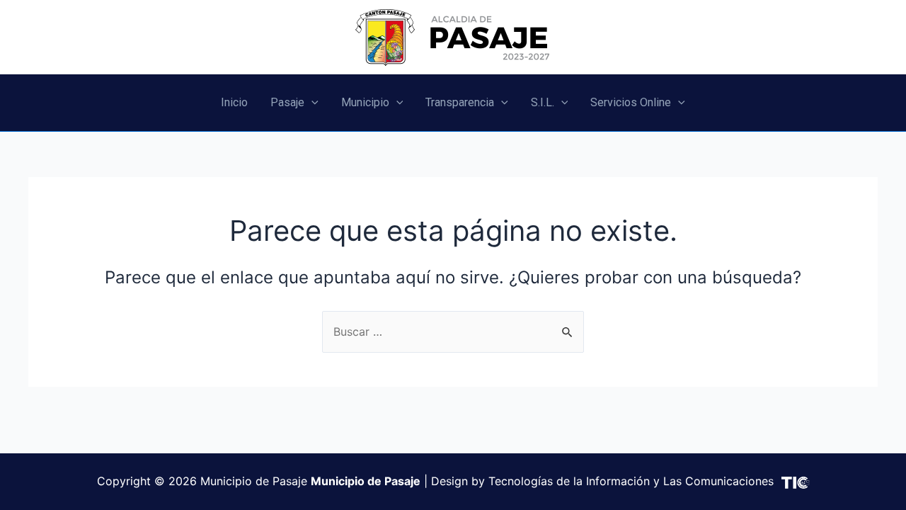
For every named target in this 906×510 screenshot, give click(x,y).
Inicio (234, 102)
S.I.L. (542, 102)
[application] (311, 102)
